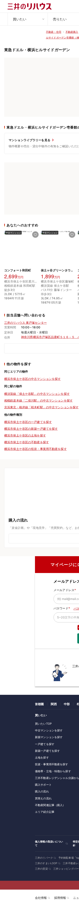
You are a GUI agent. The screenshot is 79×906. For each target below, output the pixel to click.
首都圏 (39, 704)
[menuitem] (28, 19)
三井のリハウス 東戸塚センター (25, 322)
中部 (67, 704)
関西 (54, 704)
